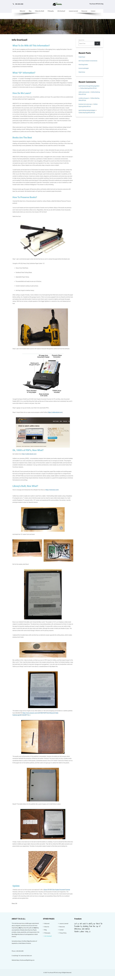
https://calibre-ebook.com (55, 412)
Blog (30, 11)
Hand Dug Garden (83, 64)
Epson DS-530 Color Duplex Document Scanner (57, 889)
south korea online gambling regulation (89, 86)
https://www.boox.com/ (52, 490)
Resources (84, 11)
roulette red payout (84, 98)
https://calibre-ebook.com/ (29, 454)
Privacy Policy (62, 933)
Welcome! (22, 11)
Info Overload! (61, 11)
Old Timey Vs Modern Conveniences (88, 61)
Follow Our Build (39, 11)
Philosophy (51, 11)
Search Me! (81, 40)
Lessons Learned (73, 11)
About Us (46, 926)
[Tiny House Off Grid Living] (57, 5)
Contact (93, 11)
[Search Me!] (97, 43)
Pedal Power (82, 57)
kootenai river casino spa (85, 104)
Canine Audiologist (84, 68)
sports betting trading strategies (87, 110)
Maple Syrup (82, 72)
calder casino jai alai (84, 92)
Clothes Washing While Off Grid (88, 88)
